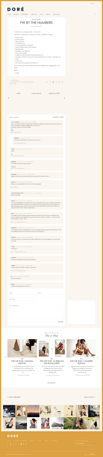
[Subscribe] (94, 443)
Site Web (12, 299)
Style (9, 14)
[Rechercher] (95, 14)
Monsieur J (14, 174)
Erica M (13, 182)
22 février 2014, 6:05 (21, 200)
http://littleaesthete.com (19, 143)
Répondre (33, 122)
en (94, 3)
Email (40, 293)
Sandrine (13, 161)
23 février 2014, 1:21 (22, 228)
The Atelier (39, 26)
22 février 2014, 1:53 (23, 174)
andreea (16, 138)
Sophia (13, 246)
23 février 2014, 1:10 (21, 265)
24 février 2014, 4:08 (21, 284)
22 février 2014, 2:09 (21, 182)
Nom (11, 293)
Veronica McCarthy (85, 375)
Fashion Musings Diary (17, 193)
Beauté (16, 14)
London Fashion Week (28, 82)
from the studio (12, 83)
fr (91, 3)
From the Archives (51, 333)
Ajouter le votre (58, 117)
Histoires (24, 14)
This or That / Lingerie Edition (81, 362)
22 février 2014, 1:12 (20, 149)
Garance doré (12, 436)
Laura (12, 149)
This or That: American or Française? (52, 362)
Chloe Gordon (15, 122)
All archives (51, 382)
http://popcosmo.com (16, 132)
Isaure (13, 284)
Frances (13, 237)
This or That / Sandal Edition (22, 362)
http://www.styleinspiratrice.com (18, 270)
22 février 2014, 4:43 (30, 193)
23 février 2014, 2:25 (25, 138)
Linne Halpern (26, 375)
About (48, 14)
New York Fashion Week (17, 82)
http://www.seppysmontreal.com (18, 222)
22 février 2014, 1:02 (25, 122)
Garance (56, 14)
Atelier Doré (15, 9)
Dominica (13, 227)
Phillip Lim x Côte (54, 93)
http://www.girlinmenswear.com (18, 251)
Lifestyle (34, 14)
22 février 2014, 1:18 (22, 161)
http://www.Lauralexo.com (17, 155)
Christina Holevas (56, 375)
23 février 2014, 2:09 (22, 237)
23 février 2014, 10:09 (22, 257)
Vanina (13, 265)
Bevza (19, 93)
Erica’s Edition (14, 187)
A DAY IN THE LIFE (36, 93)
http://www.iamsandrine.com (17, 168)
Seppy (12, 213)
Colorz (30, 454)
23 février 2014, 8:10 (21, 246)
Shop (41, 14)
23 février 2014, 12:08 (20, 213)
